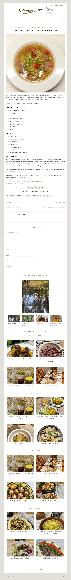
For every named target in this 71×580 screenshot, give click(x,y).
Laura (15, 202)
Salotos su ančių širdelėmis (13, 207)
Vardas (7, 249)
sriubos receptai (37, 195)
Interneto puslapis (8, 260)
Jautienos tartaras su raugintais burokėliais (54, 207)
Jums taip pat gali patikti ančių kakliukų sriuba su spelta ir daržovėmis (24, 181)
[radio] (28, 188)
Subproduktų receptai (35, 508)
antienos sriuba (10, 195)
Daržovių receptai (23, 27)
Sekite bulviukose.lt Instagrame (14, 183)
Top (64, 576)
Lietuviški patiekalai (35, 450)
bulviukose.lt (11, 576)
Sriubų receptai (48, 27)
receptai (19, 195)
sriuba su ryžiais (48, 195)
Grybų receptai (35, 393)
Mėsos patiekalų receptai (36, 27)
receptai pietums (27, 195)
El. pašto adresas (8, 254)
